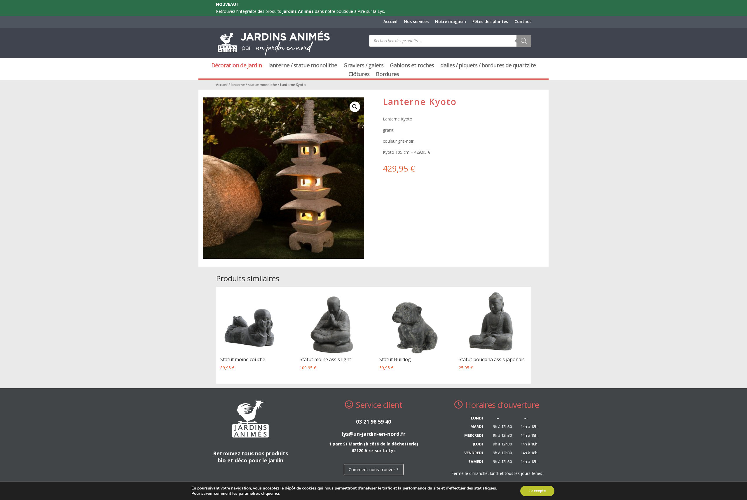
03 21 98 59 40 (373, 421)
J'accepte (537, 491)
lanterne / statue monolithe (302, 66)
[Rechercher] (523, 41)
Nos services (416, 22)
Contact (522, 22)
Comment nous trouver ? (374, 469)
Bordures (387, 75)
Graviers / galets (363, 66)
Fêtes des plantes (490, 22)
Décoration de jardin (236, 66)
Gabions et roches (412, 66)
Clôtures (358, 75)
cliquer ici (270, 493)
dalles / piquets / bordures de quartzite (488, 66)
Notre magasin (450, 22)
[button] (355, 107)
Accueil (390, 22)
